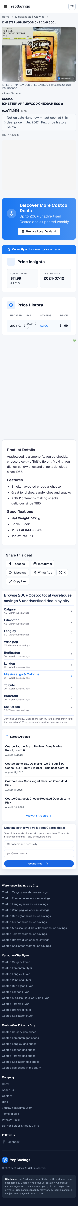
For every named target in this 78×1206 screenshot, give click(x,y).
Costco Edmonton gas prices (20, 1038)
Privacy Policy (11, 1119)
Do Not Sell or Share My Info (20, 1125)
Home (6, 16)
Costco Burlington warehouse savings (26, 916)
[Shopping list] (72, 6)
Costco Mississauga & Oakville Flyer (25, 998)
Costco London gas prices (18, 1050)
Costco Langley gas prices (19, 1044)
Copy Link (20, 581)
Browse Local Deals (39, 231)
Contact (7, 1096)
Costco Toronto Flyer (15, 1004)
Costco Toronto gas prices (18, 1056)
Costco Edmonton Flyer (17, 968)
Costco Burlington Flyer (17, 986)
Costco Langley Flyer (16, 974)
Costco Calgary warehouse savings (25, 892)
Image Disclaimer (12, 93)
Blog (5, 1102)
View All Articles (37, 815)
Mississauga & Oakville (30, 16)
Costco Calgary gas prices (19, 1032)
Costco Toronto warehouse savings (24, 934)
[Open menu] (5, 6)
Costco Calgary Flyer (16, 962)
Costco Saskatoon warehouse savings (26, 946)
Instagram (45, 564)
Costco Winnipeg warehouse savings (25, 910)
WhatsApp (45, 572)
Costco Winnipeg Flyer (16, 980)
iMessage (19, 572)
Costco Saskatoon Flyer (17, 1015)
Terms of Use (10, 1114)
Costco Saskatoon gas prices (20, 1062)
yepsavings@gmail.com (17, 1108)
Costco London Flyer (15, 992)
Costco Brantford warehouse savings (25, 940)
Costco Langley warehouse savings (25, 904)
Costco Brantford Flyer (16, 1010)
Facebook (20, 564)
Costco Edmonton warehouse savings (26, 898)
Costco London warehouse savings (24, 922)
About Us (8, 1090)
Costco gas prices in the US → (21, 1067)
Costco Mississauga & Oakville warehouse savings (34, 928)
